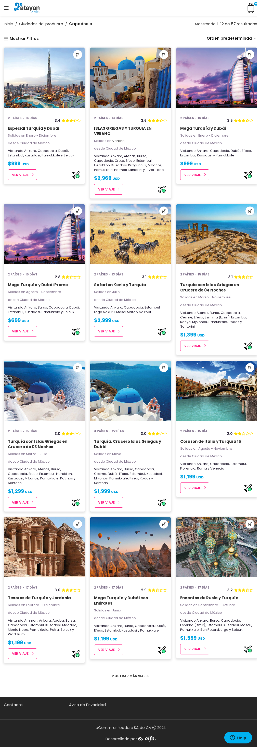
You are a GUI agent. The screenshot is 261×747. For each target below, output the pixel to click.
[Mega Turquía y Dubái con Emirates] (130, 549)
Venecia (217, 468)
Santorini (135, 169)
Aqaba (58, 620)
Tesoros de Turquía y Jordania (39, 597)
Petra (54, 629)
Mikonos (155, 165)
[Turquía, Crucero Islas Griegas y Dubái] (130, 392)
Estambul (15, 155)
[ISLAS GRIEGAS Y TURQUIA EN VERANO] (130, 79)
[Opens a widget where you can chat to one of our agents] (238, 738)
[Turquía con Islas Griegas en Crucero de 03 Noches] (44, 392)
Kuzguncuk (137, 165)
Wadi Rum (16, 634)
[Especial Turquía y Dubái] (44, 79)
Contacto (13, 704)
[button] (77, 54)
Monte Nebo (18, 629)
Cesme (186, 317)
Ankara (30, 150)
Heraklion (102, 165)
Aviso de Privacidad (87, 704)
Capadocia (47, 150)
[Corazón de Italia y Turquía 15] (216, 392)
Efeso (130, 160)
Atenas (130, 156)
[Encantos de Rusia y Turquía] (216, 549)
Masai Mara (126, 312)
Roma (202, 468)
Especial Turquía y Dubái (33, 128)
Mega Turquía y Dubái (203, 128)
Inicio (8, 23)
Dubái (63, 150)
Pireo (133, 478)
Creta (119, 160)
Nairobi (145, 312)
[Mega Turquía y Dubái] (216, 79)
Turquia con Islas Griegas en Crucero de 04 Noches (209, 287)
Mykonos (199, 321)
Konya (185, 321)
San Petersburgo (214, 629)
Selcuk (68, 155)
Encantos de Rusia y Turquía (209, 597)
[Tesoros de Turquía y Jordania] (44, 549)
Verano (118, 140)
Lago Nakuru (104, 312)
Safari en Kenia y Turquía (120, 284)
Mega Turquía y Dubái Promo (38, 284)
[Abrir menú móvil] (6, 8)
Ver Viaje (20, 174)
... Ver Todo (155, 169)
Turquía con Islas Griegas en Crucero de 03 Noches (37, 444)
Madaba (69, 625)
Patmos (120, 169)
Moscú (245, 625)
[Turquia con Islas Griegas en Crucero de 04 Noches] (216, 236)
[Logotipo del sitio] (27, 7)
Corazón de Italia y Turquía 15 (210, 441)
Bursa (142, 156)
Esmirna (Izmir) (217, 317)
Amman (30, 620)
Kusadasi (32, 155)
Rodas (234, 321)
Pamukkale (51, 155)
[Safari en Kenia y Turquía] (130, 236)
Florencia (187, 468)
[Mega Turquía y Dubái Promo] (44, 236)
